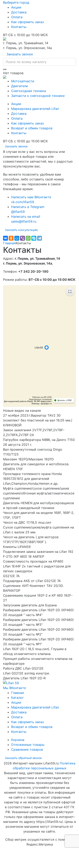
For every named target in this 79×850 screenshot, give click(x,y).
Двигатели (19, 86)
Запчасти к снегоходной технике (38, 96)
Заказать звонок (19, 54)
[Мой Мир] (16, 238)
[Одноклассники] (11, 238)
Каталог (17, 698)
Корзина (17, 740)
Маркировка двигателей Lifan (35, 109)
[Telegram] (39, 238)
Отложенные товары (27, 745)
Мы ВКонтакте (14, 688)
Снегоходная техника (28, 91)
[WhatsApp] (28, 238)
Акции (16, 7)
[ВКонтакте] (5, 238)
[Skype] (33, 238)
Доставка (19, 12)
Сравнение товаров (27, 749)
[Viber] (22, 238)
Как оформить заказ (27, 22)
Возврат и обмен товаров (31, 128)
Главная (9, 243)
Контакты (18, 27)
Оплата (16, 17)
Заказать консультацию (21, 230)
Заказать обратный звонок (23, 758)
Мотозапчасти (22, 81)
